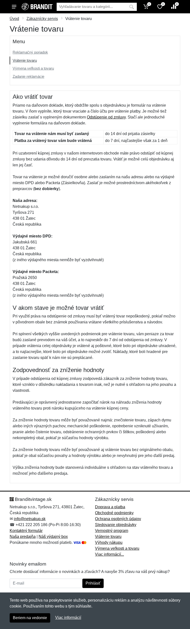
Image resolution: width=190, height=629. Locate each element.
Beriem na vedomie (30, 618)
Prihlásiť (93, 583)
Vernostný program (111, 531)
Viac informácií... (109, 554)
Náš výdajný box (53, 536)
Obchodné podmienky (114, 513)
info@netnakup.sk (30, 519)
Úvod (14, 19)
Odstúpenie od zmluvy (106, 117)
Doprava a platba (110, 507)
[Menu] (14, 6)
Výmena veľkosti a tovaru (33, 68)
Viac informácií (68, 617)
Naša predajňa (23, 536)
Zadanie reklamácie (28, 76)
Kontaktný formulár (26, 531)
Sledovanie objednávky (115, 525)
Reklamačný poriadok (30, 52)
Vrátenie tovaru (25, 60)
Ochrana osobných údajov (118, 519)
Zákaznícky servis (42, 19)
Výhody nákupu (108, 542)
